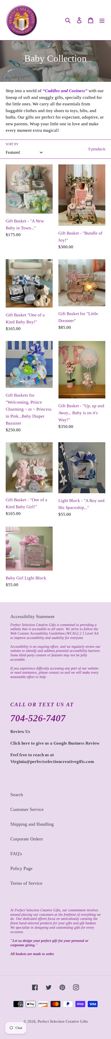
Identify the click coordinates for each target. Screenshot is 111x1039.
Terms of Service (26, 883)
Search (16, 794)
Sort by (12, 144)
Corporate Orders (26, 838)
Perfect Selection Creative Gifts (63, 1021)
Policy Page (21, 868)
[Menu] (102, 20)
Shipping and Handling (32, 824)
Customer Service (27, 809)
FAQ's (16, 853)
